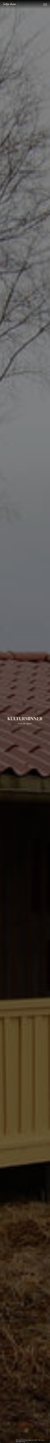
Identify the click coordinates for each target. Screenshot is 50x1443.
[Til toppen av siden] (46, 1395)
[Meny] (45, 4)
